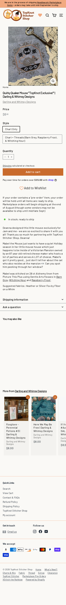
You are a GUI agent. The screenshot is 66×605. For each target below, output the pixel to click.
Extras (41, 573)
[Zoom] (53, 81)
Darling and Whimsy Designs (19, 101)
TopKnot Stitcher (11, 576)
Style (6, 123)
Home (5, 87)
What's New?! (51, 569)
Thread (31, 573)
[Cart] (54, 15)
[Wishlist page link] (40, 15)
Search (6, 488)
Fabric (22, 573)
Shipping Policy (11, 506)
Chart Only (11, 129)
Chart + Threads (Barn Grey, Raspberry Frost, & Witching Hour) (31, 139)
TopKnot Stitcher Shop (15, 510)
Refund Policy (10, 501)
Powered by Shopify (35, 579)
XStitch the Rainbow (13, 579)
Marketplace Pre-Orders (34, 576)
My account (9, 515)
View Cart (8, 493)
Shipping (7, 165)
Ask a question (12, 307)
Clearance (53, 573)
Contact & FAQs (11, 497)
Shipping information (15, 299)
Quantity (8, 150)
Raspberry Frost (41, 280)
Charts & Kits (9, 573)
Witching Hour (17, 280)
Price (6, 109)
